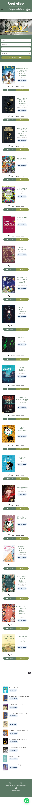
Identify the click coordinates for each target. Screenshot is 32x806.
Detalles (10, 90)
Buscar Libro (16, 57)
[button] (26, 800)
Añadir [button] (23, 90)
